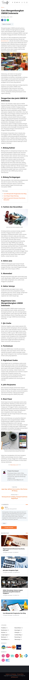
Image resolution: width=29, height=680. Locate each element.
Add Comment (9, 527)
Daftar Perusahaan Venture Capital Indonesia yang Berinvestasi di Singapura (13, 591)
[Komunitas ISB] (17, 655)
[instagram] (15, 2)
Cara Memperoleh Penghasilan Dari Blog (15, 193)
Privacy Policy (20, 674)
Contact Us (8, 674)
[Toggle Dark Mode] (22, 2)
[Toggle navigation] (27, 2)
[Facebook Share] (2, 20)
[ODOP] (26, 655)
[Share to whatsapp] (8, 20)
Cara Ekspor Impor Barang (11, 196)
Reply (4, 523)
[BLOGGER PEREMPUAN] (3, 655)
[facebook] (12, 2)
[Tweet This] (5, 20)
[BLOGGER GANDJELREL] (8, 655)
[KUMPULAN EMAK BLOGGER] (12, 655)
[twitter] (17, 2)
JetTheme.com (14, 677)
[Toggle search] (24, 2)
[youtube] (19, 2)
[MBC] (3, 660)
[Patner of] (3, 647)
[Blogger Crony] (21, 655)
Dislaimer (14, 674)
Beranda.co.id (14, 465)
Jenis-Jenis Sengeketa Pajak (10, 570)
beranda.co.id (4, 41)
